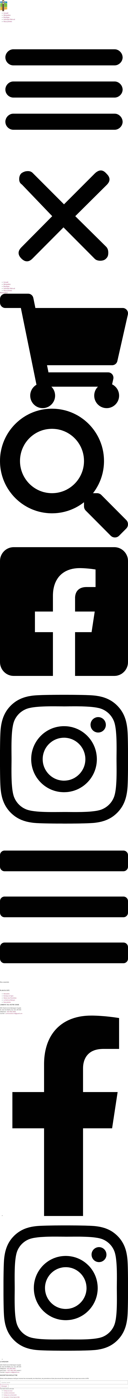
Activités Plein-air (9, 19)
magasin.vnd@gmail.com (12, 1372)
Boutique (6, 17)
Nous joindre (7, 21)
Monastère (6, 15)
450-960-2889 (11, 1011)
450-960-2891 (11, 1368)
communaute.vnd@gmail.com (13, 1013)
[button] (64, 152)
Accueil (5, 13)
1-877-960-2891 (11, 1370)
